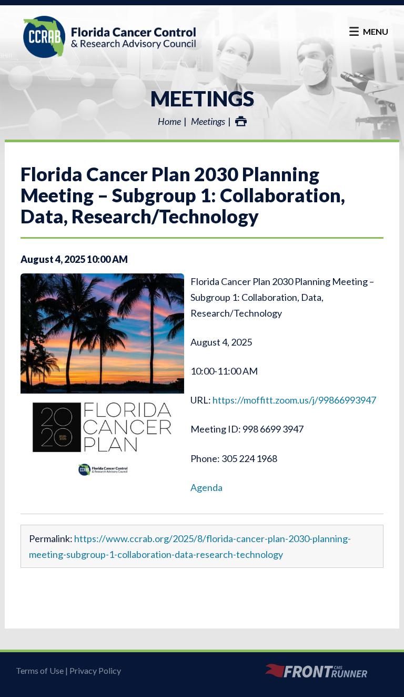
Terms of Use (40, 670)
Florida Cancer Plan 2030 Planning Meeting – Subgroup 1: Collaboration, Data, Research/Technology (183, 195)
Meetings (202, 98)
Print (241, 121)
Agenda (206, 487)
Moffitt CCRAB (109, 37)
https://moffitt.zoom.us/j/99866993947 (294, 400)
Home (169, 121)
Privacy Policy (95, 670)
